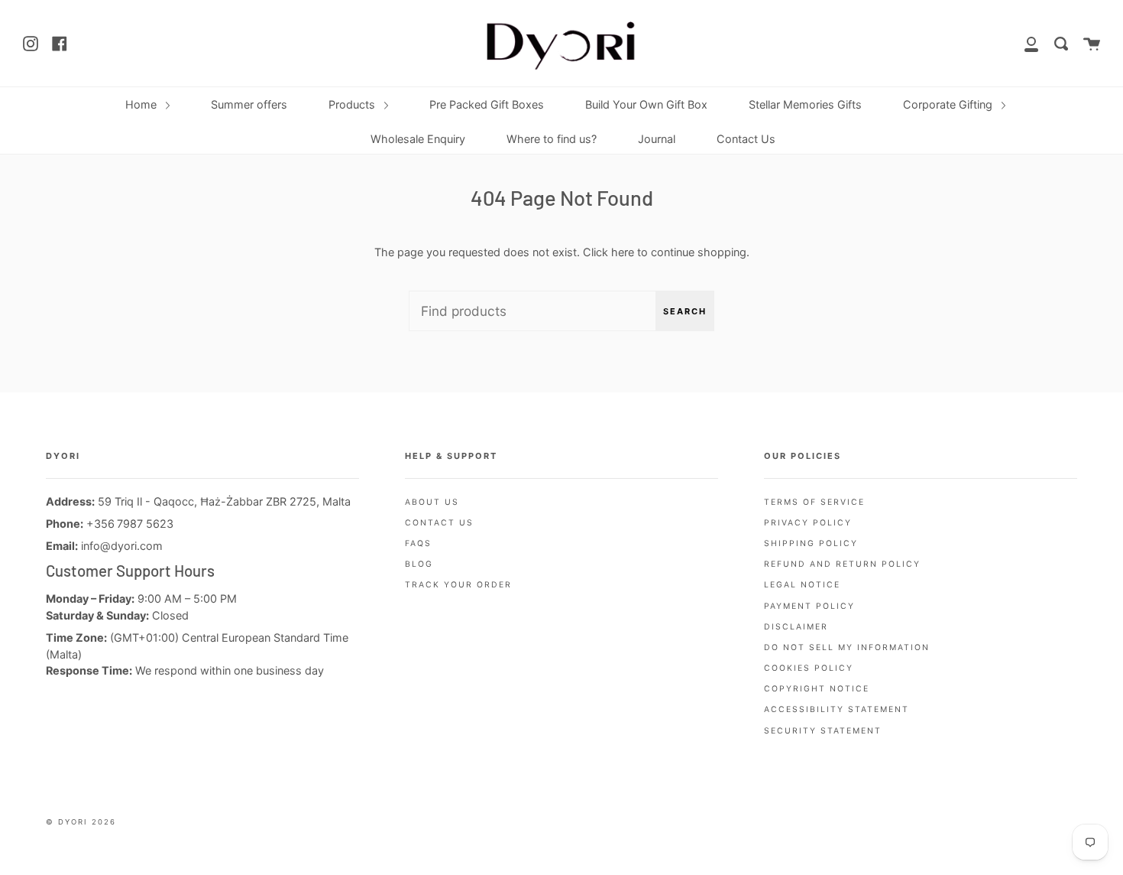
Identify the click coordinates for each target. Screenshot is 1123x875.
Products (353, 104)
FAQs (418, 543)
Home (142, 104)
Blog (419, 564)
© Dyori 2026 (81, 822)
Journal (656, 138)
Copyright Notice (816, 689)
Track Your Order (458, 585)
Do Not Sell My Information (847, 647)
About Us (432, 502)
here (622, 252)
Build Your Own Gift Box (646, 104)
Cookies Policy (808, 668)
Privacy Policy (808, 523)
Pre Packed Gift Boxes (486, 104)
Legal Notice (802, 585)
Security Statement (823, 731)
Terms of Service (814, 502)
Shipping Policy (811, 543)
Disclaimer (796, 627)
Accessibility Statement (836, 709)
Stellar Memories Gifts (805, 104)
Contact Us (746, 138)
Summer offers (249, 104)
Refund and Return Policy (842, 564)
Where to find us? (551, 138)
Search (685, 311)
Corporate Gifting (949, 104)
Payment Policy (809, 606)
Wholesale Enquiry (418, 138)
